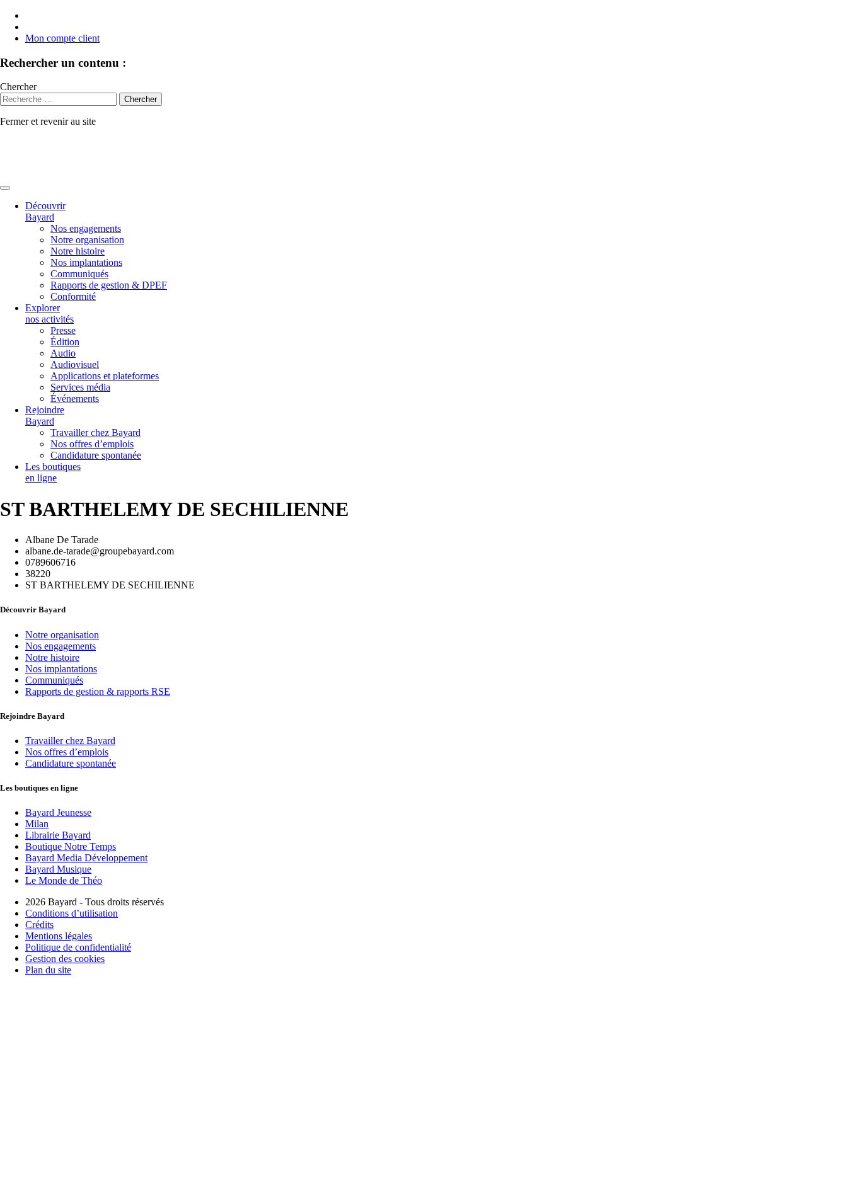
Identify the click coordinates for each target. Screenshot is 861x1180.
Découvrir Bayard (45, 211)
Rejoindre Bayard (44, 415)
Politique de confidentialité (78, 947)
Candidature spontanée (95, 455)
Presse (63, 330)
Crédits (39, 924)
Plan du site (48, 970)
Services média (80, 387)
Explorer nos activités (49, 313)
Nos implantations (86, 262)
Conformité (73, 296)
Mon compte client (62, 38)
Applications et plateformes (104, 375)
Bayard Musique (58, 869)
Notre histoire (77, 251)
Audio (63, 353)
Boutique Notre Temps (70, 846)
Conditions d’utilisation (71, 913)
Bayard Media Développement (86, 857)
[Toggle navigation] (5, 188)
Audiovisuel (74, 364)
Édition (64, 341)
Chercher (18, 86)
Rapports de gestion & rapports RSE (97, 691)
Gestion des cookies (65, 958)
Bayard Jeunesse (58, 812)
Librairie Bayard (58, 835)
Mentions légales (58, 936)
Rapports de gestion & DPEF (108, 285)
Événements (74, 398)
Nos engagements (85, 228)
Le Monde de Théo (63, 880)
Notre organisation (87, 239)
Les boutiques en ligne (53, 472)
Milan (37, 823)
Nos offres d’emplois (92, 443)
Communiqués (79, 273)
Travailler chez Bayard (95, 432)
